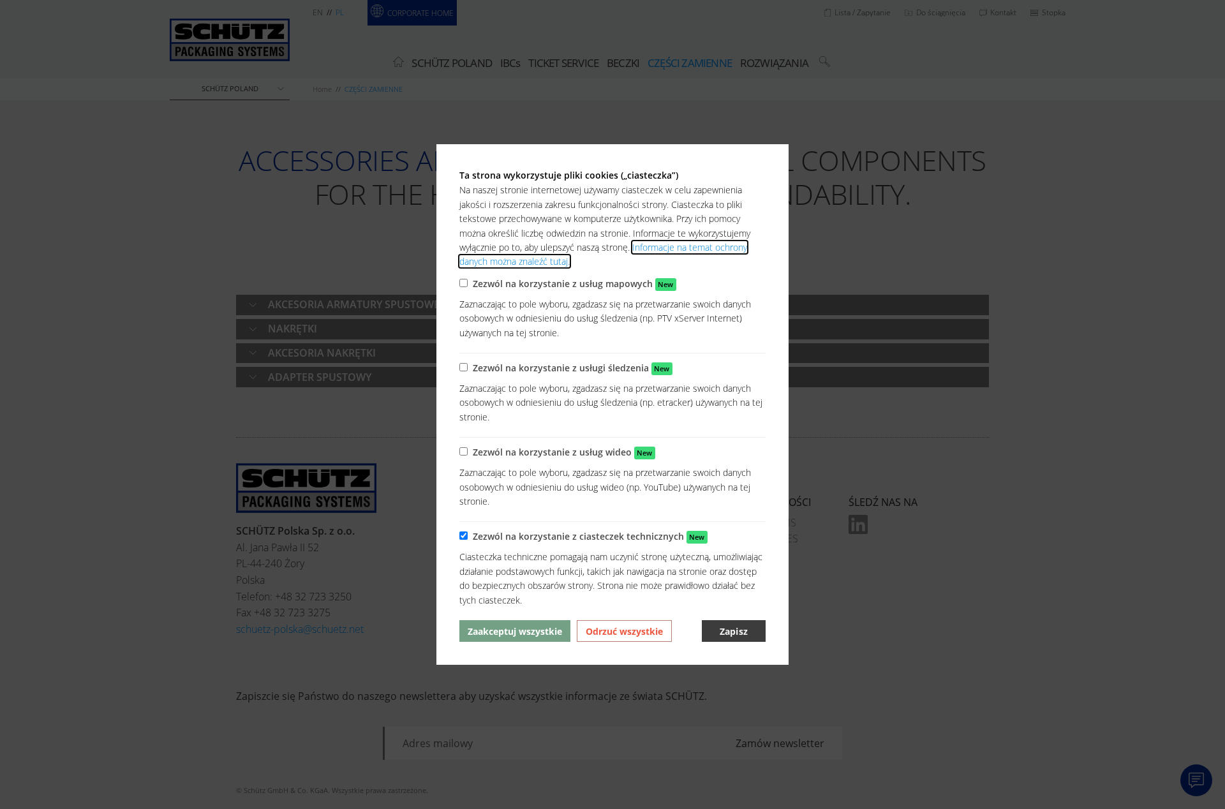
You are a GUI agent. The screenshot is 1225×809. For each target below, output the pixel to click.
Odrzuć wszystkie (624, 631)
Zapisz (733, 631)
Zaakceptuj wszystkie (515, 631)
